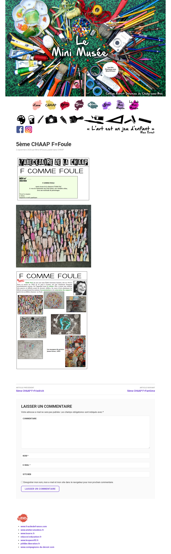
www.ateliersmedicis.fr (32, 530)
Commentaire (29, 419)
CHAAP (61, 150)
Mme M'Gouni (41, 150)
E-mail (26, 465)
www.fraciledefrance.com (34, 526)
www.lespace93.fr (30, 540)
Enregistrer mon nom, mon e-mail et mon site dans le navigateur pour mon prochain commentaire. (68, 482)
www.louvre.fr (28, 533)
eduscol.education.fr (31, 537)
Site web (27, 474)
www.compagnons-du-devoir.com (37, 547)
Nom (25, 456)
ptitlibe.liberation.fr (30, 543)
